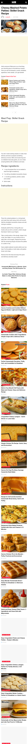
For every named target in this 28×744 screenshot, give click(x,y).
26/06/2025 (4, 724)
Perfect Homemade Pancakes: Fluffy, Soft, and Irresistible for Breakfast (17, 97)
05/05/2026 (4, 447)
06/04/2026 (4, 615)
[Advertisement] (14, 50)
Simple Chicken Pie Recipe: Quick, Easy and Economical (14, 444)
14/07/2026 (4, 502)
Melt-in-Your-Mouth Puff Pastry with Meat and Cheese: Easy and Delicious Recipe (18, 104)
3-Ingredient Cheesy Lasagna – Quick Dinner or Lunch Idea (13, 418)
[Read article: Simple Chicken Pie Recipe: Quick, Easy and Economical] (14, 432)
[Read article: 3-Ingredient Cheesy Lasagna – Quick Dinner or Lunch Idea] (14, 406)
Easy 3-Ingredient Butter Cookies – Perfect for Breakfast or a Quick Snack (13, 694)
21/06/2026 (4, 558)
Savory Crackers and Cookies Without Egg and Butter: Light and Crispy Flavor (17, 82)
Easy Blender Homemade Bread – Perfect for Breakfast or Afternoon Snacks (12, 583)
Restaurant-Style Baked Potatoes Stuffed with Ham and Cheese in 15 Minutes (12, 527)
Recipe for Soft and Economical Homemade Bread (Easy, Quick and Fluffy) (12, 499)
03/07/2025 (4, 670)
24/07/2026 (15, 17)
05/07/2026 (4, 474)
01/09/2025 (12, 92)
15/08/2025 (12, 100)
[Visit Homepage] (14, 2)
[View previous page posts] (12, 112)
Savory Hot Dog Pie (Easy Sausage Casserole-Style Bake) (12, 471)
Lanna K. (8, 17)
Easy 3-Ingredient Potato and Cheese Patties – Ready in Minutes (13, 639)
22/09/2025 (12, 85)
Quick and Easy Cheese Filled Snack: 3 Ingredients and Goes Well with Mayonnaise (13, 611)
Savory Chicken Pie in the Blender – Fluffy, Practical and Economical (12, 555)
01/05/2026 (4, 586)
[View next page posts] (15, 112)
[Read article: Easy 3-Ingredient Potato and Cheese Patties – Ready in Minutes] (14, 627)
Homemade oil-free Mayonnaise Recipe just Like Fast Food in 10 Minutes (13, 721)
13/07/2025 (4, 531)
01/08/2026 (4, 420)
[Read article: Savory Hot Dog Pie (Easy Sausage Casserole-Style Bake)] (14, 459)
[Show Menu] (2, 2)
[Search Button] (26, 2)
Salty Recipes (6, 304)
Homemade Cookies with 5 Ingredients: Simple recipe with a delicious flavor (18, 89)
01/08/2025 (12, 107)
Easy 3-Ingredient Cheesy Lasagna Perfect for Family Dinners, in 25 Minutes (12, 667)
